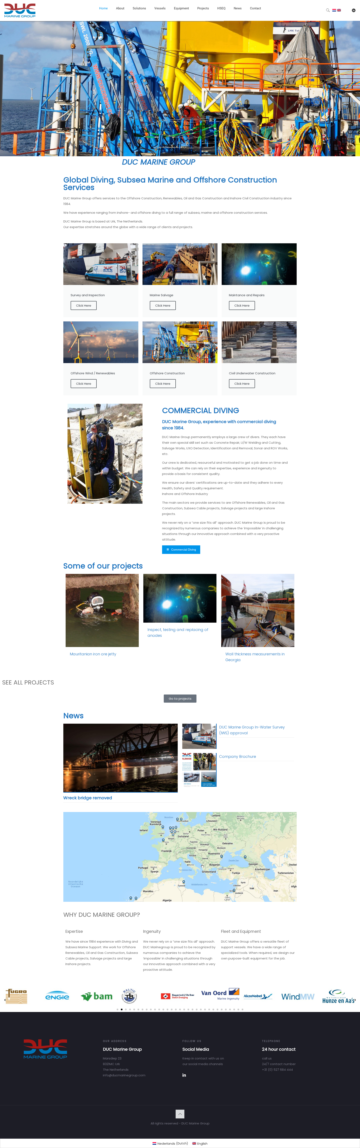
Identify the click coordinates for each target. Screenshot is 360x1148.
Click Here (83, 305)
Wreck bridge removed (87, 798)
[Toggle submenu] (120, 19)
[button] (117, 1009)
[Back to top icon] (180, 1114)
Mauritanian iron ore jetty (93, 654)
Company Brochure (237, 756)
